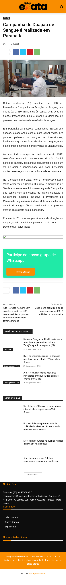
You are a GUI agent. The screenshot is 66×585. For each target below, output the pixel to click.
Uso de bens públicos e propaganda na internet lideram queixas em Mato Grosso (42, 409)
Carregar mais (32, 474)
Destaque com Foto (11, 366)
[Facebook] (16, 52)
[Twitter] (23, 52)
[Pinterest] (30, 52)
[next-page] (10, 389)
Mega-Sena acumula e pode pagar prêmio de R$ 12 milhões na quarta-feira (49, 311)
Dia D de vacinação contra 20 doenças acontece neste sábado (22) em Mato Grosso (41, 359)
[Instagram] (12, 547)
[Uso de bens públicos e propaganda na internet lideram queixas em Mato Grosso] (12, 411)
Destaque (8, 349)
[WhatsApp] (37, 52)
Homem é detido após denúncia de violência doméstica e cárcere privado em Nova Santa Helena (41, 426)
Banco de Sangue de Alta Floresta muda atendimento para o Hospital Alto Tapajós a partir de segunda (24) (42, 342)
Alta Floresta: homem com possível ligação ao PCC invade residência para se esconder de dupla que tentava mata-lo (16, 314)
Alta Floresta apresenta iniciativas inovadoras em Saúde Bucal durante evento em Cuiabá (41, 375)
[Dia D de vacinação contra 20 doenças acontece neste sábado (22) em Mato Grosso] (12, 361)
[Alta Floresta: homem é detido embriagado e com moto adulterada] (12, 463)
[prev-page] (5, 389)
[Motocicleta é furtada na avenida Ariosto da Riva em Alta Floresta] (12, 445)
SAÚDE (6, 18)
